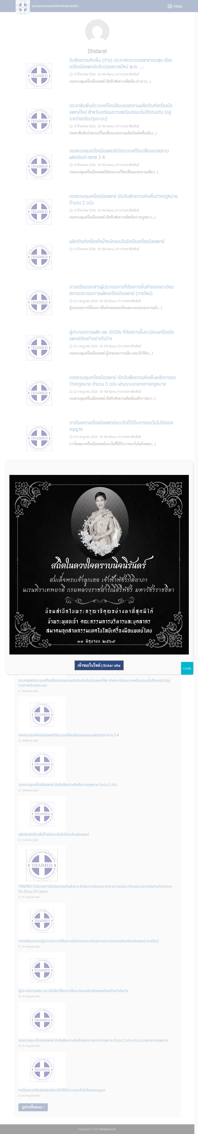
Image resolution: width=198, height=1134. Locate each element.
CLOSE (187, 668)
